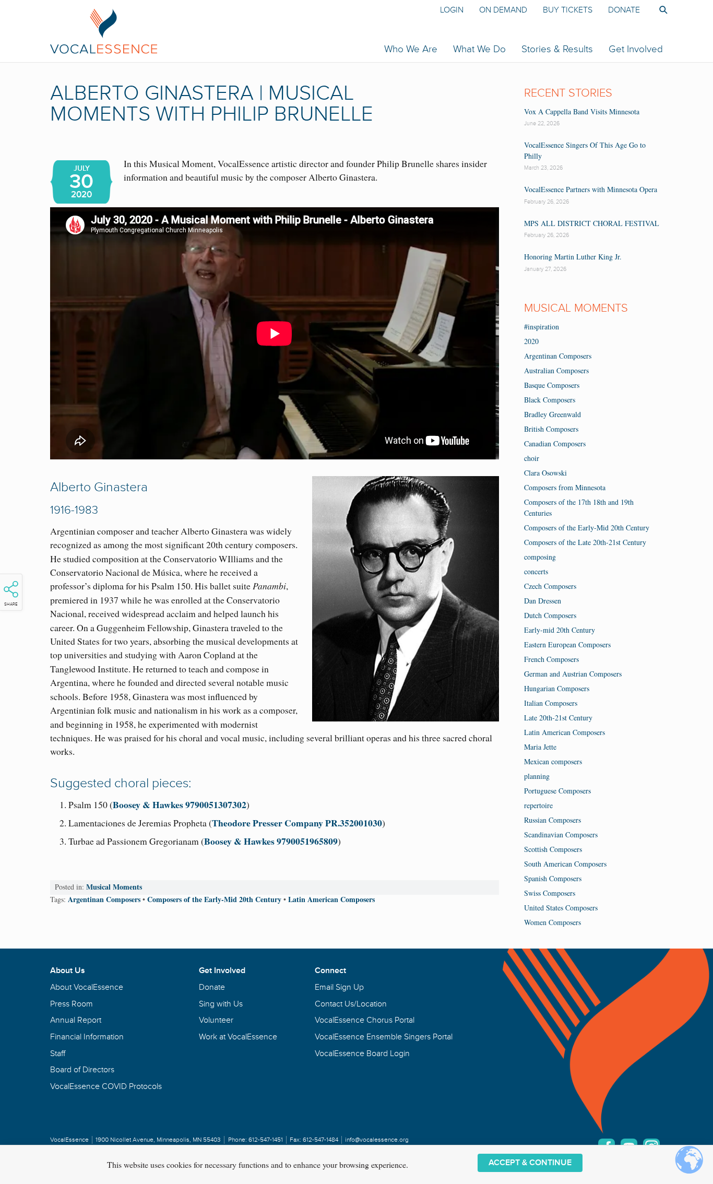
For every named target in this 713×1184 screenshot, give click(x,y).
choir (531, 458)
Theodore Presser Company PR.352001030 (297, 823)
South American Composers (565, 864)
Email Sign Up (339, 987)
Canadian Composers (555, 443)
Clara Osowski (545, 473)
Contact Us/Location (351, 1004)
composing (540, 557)
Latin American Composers (331, 899)
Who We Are (410, 49)
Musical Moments (114, 886)
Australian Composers (556, 370)
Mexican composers (553, 761)
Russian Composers (552, 820)
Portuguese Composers (557, 791)
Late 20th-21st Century (558, 718)
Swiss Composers (549, 893)
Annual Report (75, 1020)
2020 (531, 341)
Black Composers (549, 400)
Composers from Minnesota (564, 487)
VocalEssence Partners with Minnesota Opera (590, 189)
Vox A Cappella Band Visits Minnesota (581, 111)
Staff (57, 1053)
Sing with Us (221, 1004)
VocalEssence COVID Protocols (106, 1086)
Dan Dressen (542, 601)
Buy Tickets (567, 10)
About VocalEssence (86, 987)
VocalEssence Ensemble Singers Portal (384, 1037)
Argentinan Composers (104, 899)
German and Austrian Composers (573, 674)
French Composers (551, 659)
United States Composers (561, 908)
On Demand (503, 10)
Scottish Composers (553, 849)
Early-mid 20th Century (559, 630)
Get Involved (636, 49)
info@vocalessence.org (377, 1140)
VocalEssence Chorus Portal (364, 1020)
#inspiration (541, 326)
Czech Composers (550, 586)
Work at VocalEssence (238, 1037)
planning (537, 776)
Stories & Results (557, 49)
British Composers (551, 429)
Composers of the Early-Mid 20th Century (214, 899)
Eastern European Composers (567, 644)
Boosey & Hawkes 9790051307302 (179, 804)
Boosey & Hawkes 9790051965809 (271, 841)
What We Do (479, 49)
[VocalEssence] (228, 30)
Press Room (71, 1004)
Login (452, 10)
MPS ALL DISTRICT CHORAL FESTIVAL (591, 223)
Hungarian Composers (556, 688)
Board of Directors (82, 1069)
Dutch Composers (550, 615)
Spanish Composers (552, 878)
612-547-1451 (265, 1140)
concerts (536, 571)
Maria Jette (540, 747)
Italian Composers (550, 703)
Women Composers (552, 922)
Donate (624, 10)
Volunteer (216, 1020)
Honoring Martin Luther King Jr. (573, 257)
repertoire (538, 805)
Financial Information (87, 1037)
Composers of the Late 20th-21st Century (585, 542)
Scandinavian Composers (561, 834)
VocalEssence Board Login (362, 1053)
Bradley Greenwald (552, 414)
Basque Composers (551, 385)
